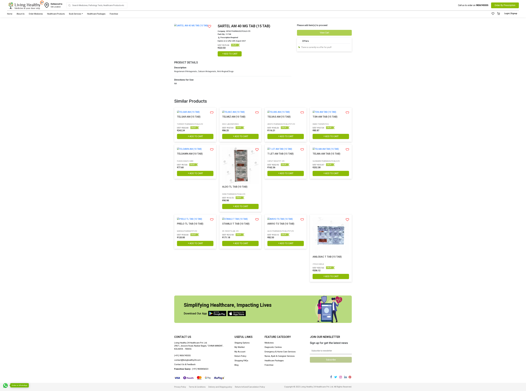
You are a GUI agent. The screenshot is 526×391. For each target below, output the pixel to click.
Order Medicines (36, 14)
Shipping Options (242, 343)
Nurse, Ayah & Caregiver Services (280, 356)
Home (9, 14)
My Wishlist (240, 347)
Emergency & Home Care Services (280, 351)
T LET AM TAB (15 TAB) (280, 153)
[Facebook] (331, 377)
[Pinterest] (350, 377)
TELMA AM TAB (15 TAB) (326, 153)
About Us (21, 14)
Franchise (114, 14)
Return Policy (240, 356)
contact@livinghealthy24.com (187, 360)
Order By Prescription (505, 5)
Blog (236, 365)
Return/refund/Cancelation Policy (250, 387)
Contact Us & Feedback (184, 364)
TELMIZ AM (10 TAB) (233, 116)
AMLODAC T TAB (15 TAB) (327, 256)
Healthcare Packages (96, 14)
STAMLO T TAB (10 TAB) (235, 223)
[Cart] (498, 13)
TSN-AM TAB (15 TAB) (325, 116)
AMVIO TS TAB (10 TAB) (280, 223)
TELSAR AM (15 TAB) (188, 116)
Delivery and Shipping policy (220, 387)
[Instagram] (340, 377)
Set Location (56, 5)
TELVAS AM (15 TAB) (279, 116)
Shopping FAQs (241, 360)
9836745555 (482, 5)
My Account (240, 351)
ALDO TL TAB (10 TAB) (234, 186)
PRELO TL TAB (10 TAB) (190, 223)
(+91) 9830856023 (200, 369)
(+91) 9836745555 (182, 355)
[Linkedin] (345, 377)
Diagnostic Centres (273, 347)
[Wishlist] (493, 13)
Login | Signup (510, 13)
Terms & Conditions (197, 387)
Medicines (269, 343)
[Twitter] (335, 377)
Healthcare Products (56, 14)
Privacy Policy (180, 387)
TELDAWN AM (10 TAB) (190, 153)
